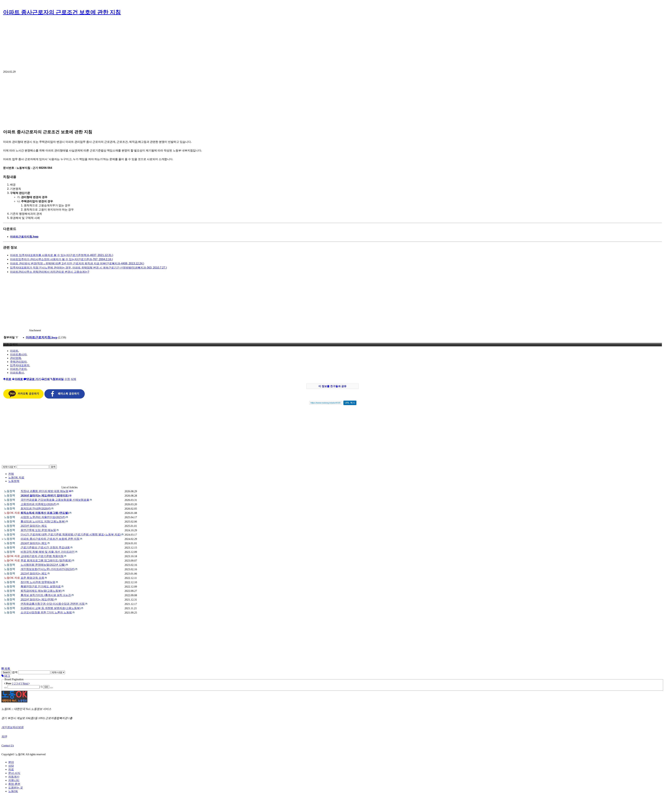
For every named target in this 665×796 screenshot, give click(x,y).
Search (6, 672)
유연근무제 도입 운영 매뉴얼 (38, 530)
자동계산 (13, 776)
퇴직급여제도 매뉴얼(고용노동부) (41, 590)
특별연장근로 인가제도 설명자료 (41, 586)
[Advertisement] (332, 44)
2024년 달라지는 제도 (34, 543)
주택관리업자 (18, 361)
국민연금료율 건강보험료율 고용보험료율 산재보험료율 (55, 499)
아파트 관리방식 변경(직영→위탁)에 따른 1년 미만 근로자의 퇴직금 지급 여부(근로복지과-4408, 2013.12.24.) (77, 263)
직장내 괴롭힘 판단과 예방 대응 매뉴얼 (44, 491)
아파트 (14, 350)
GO (46, 687)
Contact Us (7, 745)
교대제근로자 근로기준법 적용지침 (42, 556)
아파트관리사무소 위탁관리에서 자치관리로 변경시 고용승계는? (49, 271)
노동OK (13, 791)
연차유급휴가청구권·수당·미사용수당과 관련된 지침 (53, 603)
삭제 (73, 379)
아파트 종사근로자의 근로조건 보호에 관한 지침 (62, 12)
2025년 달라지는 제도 (34, 525)
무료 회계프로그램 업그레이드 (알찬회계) (46, 560)
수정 (67, 379)
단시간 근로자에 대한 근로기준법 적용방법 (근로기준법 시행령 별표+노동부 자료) (71, 534)
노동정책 (13, 481)
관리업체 (15, 358)
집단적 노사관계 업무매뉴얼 (38, 582)
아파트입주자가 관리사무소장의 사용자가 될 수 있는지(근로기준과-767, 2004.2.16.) (61, 259)
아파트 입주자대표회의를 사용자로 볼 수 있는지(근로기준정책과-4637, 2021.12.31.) (61, 255)
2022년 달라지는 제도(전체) (37, 599)
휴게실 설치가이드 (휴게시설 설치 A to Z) (46, 595)
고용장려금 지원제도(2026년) (38, 504)
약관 (4, 736)
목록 (7, 668)
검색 (53, 466)
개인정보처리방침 (12, 727)
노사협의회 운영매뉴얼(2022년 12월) (43, 564)
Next (26, 683)
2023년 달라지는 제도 (34, 573)
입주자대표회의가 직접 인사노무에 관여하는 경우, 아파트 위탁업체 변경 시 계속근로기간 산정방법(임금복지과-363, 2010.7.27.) (88, 267)
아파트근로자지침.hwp (24, 236)
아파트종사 (17, 372)
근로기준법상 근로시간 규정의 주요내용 (45, 547)
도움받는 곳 (15, 787)
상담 (11, 765)
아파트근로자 (18, 369)
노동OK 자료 (16, 477)
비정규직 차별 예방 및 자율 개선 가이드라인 (48, 551)
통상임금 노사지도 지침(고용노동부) (43, 521)
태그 (7, 675)
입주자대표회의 (19, 365)
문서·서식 (14, 773)
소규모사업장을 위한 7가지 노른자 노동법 (46, 612)
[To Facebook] (64, 397)
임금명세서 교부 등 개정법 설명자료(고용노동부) (51, 608)
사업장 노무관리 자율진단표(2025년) (43, 517)
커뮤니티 (13, 780)
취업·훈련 (14, 783)
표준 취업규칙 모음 (32, 577)
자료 (11, 769)
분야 (11, 762)
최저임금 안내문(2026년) (36, 508)
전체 (11, 473)
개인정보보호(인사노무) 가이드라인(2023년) (48, 569)
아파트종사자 (18, 354)
